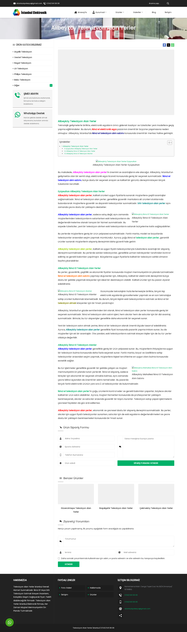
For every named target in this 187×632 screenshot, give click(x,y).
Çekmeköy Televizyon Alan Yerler (156, 508)
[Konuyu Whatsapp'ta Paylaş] (172, 45)
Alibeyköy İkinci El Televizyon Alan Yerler (80, 151)
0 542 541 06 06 (53, 3)
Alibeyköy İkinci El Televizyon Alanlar (79, 154)
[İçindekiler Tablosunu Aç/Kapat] (168, 142)
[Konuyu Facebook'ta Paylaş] (164, 45)
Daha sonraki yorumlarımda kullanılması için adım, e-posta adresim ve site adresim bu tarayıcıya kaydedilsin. (113, 558)
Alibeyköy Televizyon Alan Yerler (75, 146)
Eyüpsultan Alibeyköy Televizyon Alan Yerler (81, 149)
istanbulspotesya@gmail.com (29, 3)
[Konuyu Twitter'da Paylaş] (168, 45)
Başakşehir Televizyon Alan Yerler (116, 508)
